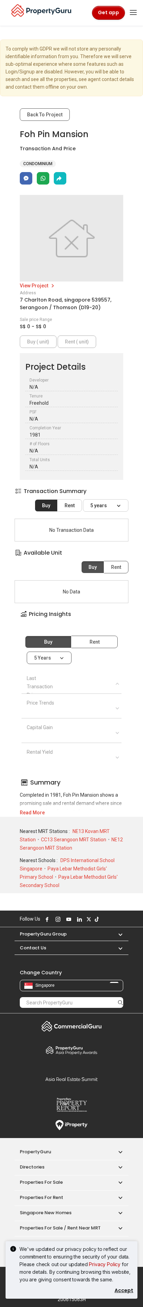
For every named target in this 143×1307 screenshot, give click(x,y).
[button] (71, 620)
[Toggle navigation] (133, 13)
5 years (99, 505)
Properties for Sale (41, 1182)
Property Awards (71, 1050)
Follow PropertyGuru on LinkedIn (78, 919)
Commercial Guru (71, 1026)
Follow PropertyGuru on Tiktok (96, 919)
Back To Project (44, 114)
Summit (71, 1079)
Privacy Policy (104, 1264)
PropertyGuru (35, 1151)
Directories (32, 1167)
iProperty (71, 1125)
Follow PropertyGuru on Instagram (57, 919)
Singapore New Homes (46, 1212)
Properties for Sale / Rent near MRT (60, 1228)
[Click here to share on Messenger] (26, 178)
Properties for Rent (41, 1197)
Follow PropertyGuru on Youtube (68, 919)
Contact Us (33, 948)
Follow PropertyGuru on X (88, 919)
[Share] (60, 178)
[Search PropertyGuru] (120, 1002)
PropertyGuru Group (43, 934)
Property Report (71, 1105)
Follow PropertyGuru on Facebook (46, 919)
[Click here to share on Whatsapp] (43, 178)
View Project (34, 285)
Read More (32, 812)
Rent (70, 505)
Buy (46, 505)
